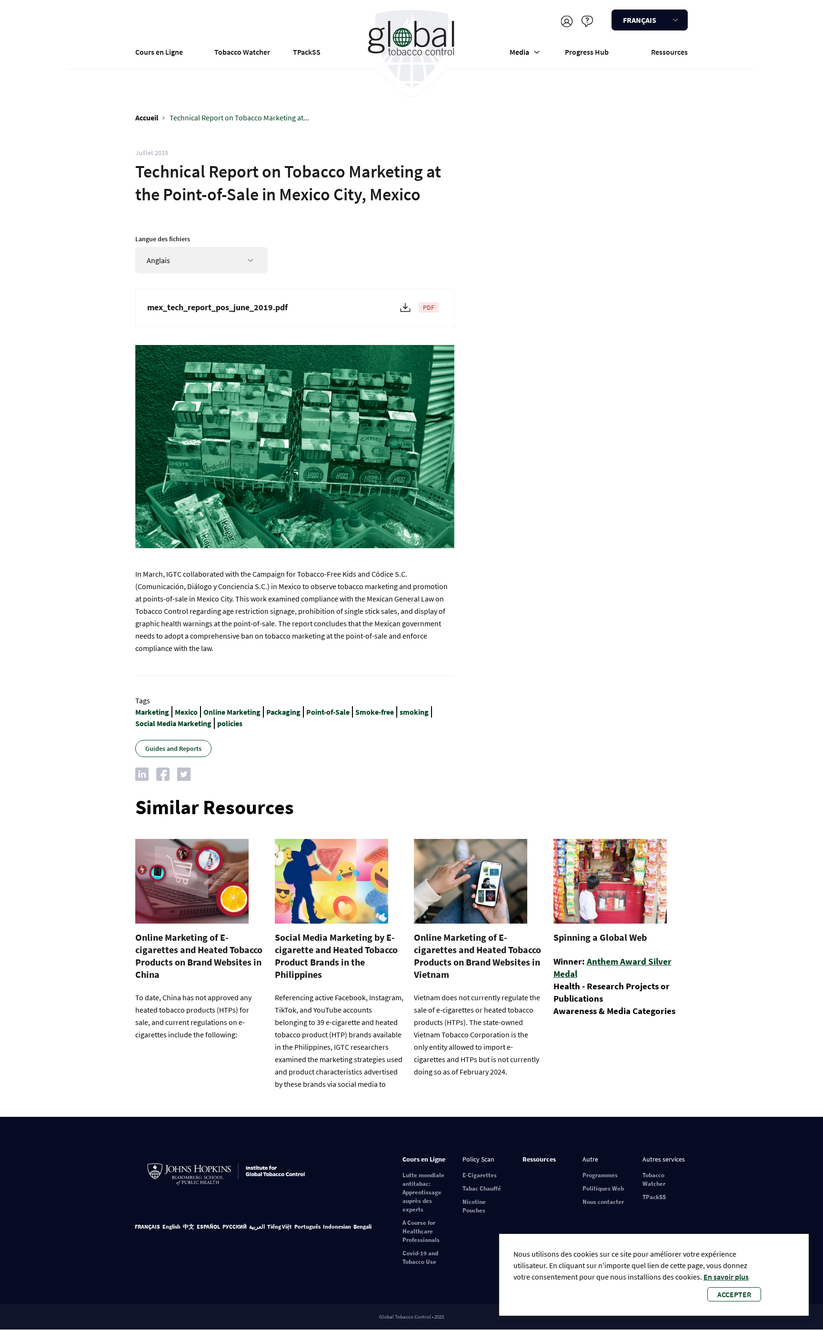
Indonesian (337, 1226)
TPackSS (307, 52)
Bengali (362, 1226)
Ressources (669, 52)
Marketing (152, 712)
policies (229, 723)
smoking (414, 712)
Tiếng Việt (279, 1226)
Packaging (283, 712)
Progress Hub (587, 52)
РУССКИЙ (234, 1226)
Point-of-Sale (328, 712)
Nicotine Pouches (474, 1206)
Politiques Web (603, 1188)
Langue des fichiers (162, 239)
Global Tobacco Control (411, 49)
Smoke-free (374, 712)
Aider (587, 21)
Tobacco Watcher (242, 52)
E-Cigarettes (479, 1175)
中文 (188, 1226)
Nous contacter (603, 1202)
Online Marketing (232, 712)
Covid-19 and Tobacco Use (420, 1257)
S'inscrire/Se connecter (566, 21)
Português (307, 1226)
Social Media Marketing (173, 723)
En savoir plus (726, 1276)
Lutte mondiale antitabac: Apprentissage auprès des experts (423, 1192)
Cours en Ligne (159, 52)
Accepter (734, 1294)
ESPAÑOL (208, 1226)
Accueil (147, 117)
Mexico (186, 712)
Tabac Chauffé (481, 1188)
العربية (257, 1226)
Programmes (600, 1175)
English (171, 1226)
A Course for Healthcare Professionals (421, 1231)
